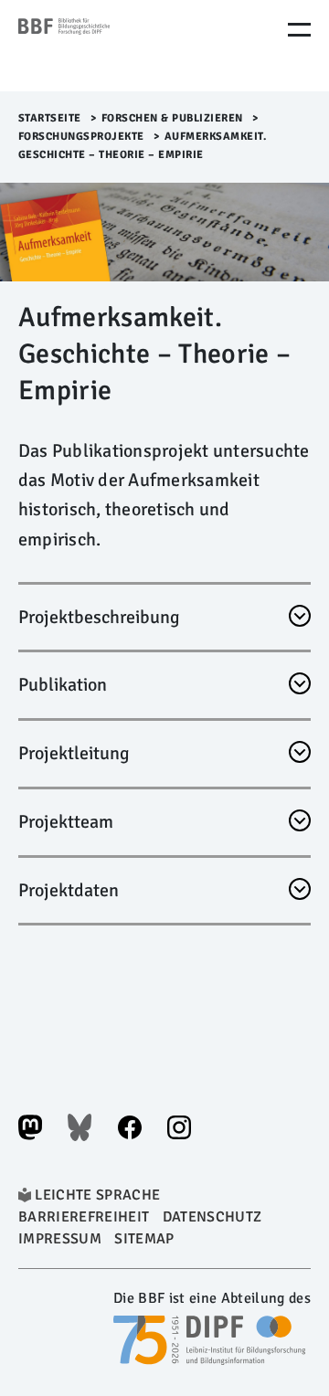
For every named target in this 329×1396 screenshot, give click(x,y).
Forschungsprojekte (81, 136)
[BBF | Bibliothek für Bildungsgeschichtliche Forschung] (96, 45)
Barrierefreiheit (83, 1217)
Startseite (49, 118)
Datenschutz (212, 1217)
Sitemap (144, 1239)
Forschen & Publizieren (172, 118)
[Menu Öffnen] (299, 29)
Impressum (59, 1239)
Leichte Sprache (97, 1195)
